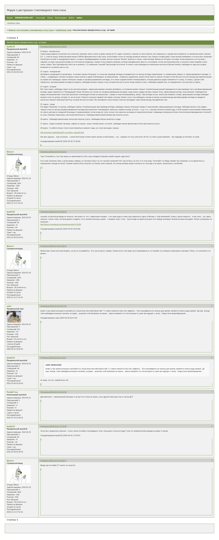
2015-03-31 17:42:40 (58, 426)
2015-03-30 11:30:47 (58, 358)
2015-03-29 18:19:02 (58, 152)
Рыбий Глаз (12, 392)
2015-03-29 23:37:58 (58, 306)
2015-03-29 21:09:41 (58, 246)
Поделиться (45, 46)
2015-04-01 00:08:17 (58, 461)
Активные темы (13, 23)
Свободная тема (63, 30)
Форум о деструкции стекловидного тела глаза (31, 30)
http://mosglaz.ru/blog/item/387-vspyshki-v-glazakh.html (62, 132)
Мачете (10, 152)
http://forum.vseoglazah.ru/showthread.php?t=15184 (60, 224)
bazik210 (11, 47)
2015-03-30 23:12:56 (58, 392)
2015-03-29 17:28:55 (58, 46)
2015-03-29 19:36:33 (58, 212)
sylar (9, 306)
